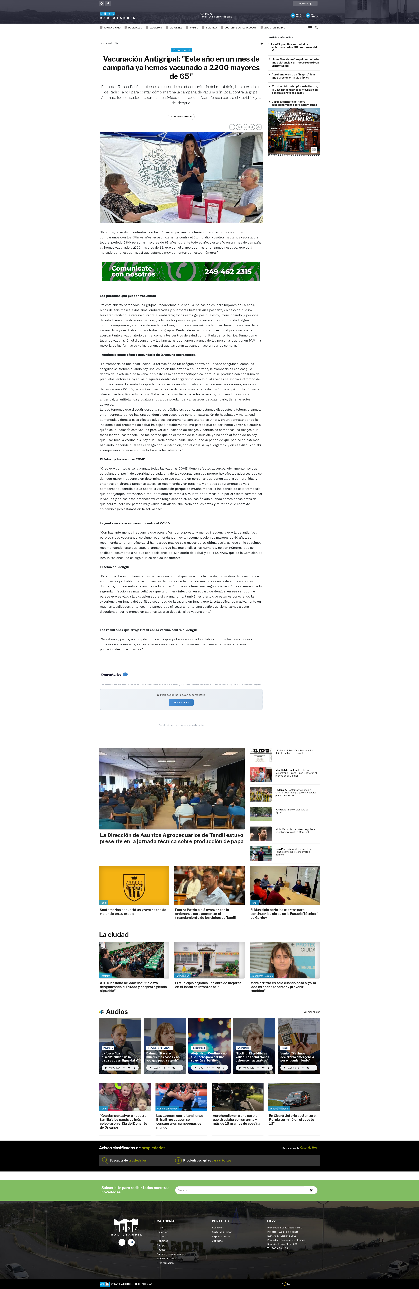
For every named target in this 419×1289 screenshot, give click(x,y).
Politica (211, 27)
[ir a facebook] (121, 1242)
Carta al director (222, 1232)
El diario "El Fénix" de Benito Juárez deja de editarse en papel (294, 752)
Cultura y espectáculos (241, 27)
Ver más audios (312, 1011)
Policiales (135, 27)
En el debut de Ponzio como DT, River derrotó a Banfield (293, 852)
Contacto (217, 1240)
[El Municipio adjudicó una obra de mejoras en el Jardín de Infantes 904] (209, 960)
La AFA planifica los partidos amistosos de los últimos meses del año (294, 47)
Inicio (160, 1227)
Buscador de (128, 1160)
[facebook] (108, 3)
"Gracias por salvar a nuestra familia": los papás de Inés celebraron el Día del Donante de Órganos (123, 1121)
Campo (194, 27)
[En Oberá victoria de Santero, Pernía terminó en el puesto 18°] (294, 1097)
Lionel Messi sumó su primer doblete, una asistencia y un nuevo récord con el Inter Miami (295, 62)
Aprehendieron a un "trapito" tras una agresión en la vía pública (294, 76)
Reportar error (221, 1236)
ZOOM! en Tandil (274, 27)
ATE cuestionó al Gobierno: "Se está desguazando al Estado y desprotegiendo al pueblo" (133, 987)
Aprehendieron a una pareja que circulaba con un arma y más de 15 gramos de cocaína (236, 1120)
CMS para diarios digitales (305, 1284)
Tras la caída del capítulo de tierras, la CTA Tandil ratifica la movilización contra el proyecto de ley (295, 89)
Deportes (176, 27)
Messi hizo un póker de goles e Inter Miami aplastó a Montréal (295, 831)
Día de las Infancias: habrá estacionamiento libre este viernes (294, 103)
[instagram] (101, 3)
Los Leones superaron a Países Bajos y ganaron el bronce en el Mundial (296, 773)
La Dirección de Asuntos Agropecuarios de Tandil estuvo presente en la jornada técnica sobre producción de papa (172, 838)
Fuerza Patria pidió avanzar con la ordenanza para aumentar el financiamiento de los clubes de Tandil (205, 914)
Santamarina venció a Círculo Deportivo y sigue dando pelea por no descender (296, 793)
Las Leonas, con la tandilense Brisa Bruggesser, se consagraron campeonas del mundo (179, 1121)
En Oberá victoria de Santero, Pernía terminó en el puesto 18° (293, 1120)
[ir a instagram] (131, 1242)
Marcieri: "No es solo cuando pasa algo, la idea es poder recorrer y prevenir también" (283, 987)
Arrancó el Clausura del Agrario (292, 811)
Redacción (218, 1227)
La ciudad (156, 27)
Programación (165, 1263)
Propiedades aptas (207, 1160)
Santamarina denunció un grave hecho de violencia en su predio (133, 912)
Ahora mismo (112, 27)
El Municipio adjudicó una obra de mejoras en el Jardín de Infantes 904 (208, 985)
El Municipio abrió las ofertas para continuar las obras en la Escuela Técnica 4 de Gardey (284, 914)
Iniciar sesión (181, 702)
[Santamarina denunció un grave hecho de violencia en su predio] (134, 885)
